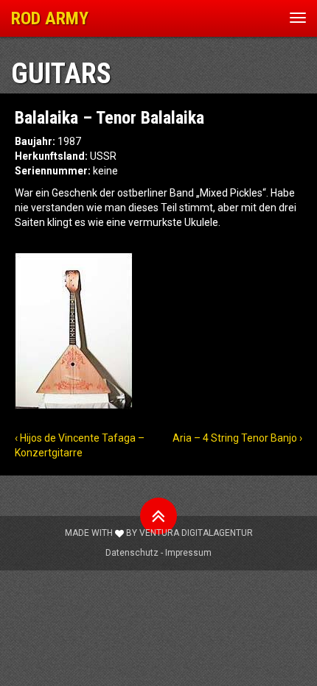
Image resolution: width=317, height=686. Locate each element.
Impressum (188, 553)
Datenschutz (131, 553)
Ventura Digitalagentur (196, 533)
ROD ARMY (49, 18)
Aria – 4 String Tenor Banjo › (237, 438)
